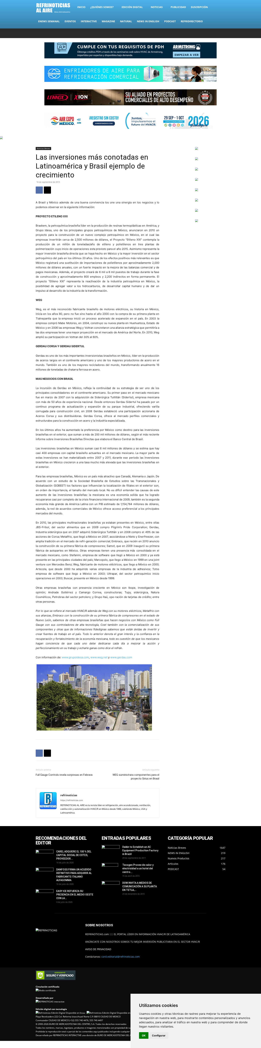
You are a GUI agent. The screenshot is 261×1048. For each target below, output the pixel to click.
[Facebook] (199, 33)
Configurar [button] (158, 1035)
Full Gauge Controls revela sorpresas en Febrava (64, 774)
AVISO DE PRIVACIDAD (98, 949)
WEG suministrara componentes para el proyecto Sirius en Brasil (136, 776)
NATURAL (126, 21)
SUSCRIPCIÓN (199, 7)
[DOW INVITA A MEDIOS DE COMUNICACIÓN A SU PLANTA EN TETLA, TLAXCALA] (110, 886)
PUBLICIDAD (178, 7)
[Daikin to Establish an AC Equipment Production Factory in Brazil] (110, 851)
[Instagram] (205, 33)
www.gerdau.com (121, 657)
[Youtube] (222, 33)
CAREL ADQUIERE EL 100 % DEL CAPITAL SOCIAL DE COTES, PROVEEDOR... (73, 855)
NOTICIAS (157, 7)
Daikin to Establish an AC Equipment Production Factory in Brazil (140, 850)
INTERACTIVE (89, 21)
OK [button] (144, 1035)
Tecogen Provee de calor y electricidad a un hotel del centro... (138, 868)
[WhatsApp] (216, 33)
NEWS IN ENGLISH (148, 21)
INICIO (81, 7)
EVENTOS (70, 21)
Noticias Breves (43, 148)
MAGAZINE (108, 21)
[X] (211, 33)
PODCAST (170, 21)
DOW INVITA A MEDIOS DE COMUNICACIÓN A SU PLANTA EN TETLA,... (139, 886)
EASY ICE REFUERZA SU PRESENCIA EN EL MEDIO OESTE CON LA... (74, 895)
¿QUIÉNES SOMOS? (102, 7)
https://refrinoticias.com (71, 800)
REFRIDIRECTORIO (192, 21)
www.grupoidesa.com (75, 657)
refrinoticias (68, 795)
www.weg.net (98, 657)
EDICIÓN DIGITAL (132, 7)
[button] (221, 7)
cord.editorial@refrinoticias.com (120, 956)
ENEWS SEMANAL (49, 21)
